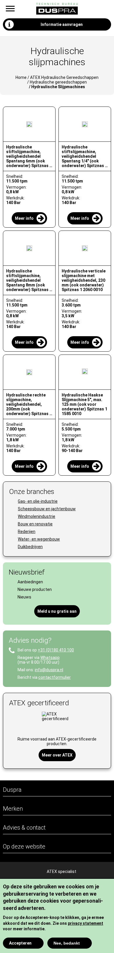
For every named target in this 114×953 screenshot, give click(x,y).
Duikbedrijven (30, 546)
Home (21, 77)
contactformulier (54, 677)
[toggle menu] (10, 8)
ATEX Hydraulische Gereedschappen (64, 77)
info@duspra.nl (49, 669)
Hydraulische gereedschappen (58, 82)
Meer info (24, 218)
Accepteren (20, 943)
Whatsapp (50, 657)
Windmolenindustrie (36, 516)
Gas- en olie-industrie (38, 501)
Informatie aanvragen (62, 24)
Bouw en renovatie (35, 524)
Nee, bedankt (66, 943)
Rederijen (26, 531)
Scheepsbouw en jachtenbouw (47, 508)
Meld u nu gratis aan (57, 611)
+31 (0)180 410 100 (56, 650)
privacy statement (85, 923)
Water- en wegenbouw (39, 539)
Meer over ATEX (57, 755)
